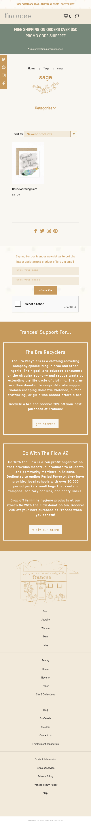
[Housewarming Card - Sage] (28, 164)
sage (60, 68)
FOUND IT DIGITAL (57, 820)
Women (45, 628)
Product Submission (45, 759)
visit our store (45, 529)
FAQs (45, 793)
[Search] (77, 16)
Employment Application (45, 743)
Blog (45, 709)
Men (45, 636)
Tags (46, 68)
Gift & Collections (45, 694)
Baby (45, 645)
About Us (45, 727)
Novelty (45, 677)
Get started (45, 424)
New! (45, 611)
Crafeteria (45, 718)
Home (31, 68)
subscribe (45, 290)
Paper (46, 686)
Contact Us (46, 735)
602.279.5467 (67, 4)
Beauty (45, 660)
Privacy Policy (45, 776)
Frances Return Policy (45, 784)
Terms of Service (45, 767)
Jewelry (45, 619)
